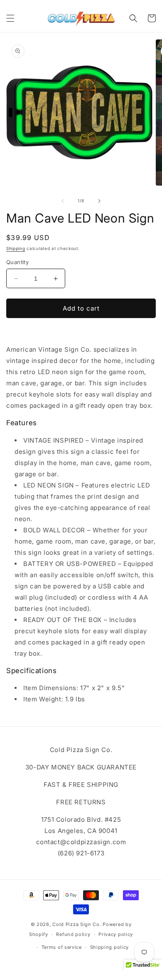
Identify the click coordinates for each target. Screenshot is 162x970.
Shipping (15, 248)
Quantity (17, 262)
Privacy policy (115, 934)
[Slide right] (99, 201)
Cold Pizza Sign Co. (76, 924)
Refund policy (73, 934)
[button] (10, 18)
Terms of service (62, 947)
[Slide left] (63, 201)
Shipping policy (109, 947)
